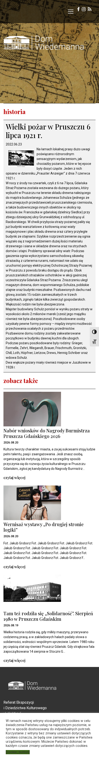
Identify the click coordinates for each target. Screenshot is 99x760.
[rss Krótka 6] (89, 10)
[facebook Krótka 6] (78, 10)
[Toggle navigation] (70, 11)
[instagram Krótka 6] (84, 10)
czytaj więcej (14, 477)
